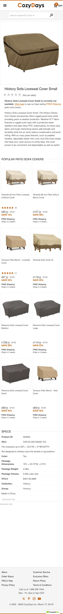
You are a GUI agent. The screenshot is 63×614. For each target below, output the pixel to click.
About (4, 572)
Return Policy (39, 580)
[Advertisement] (31, 534)
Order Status (8, 576)
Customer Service (41, 572)
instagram (34, 598)
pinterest (28, 598)
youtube (39, 598)
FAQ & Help (7, 580)
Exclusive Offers (40, 576)
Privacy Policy (8, 584)
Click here (19, 103)
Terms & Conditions (42, 584)
